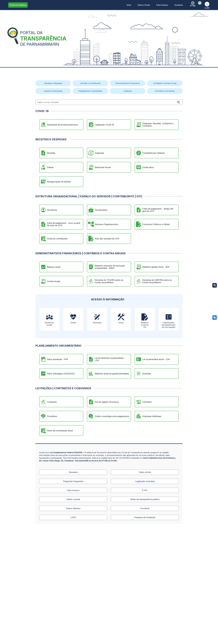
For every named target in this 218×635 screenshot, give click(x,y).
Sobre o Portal (144, 5)
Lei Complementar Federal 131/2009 (66, 452)
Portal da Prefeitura (18, 5)
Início (129, 5)
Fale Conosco (162, 5)
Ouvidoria (178, 5)
